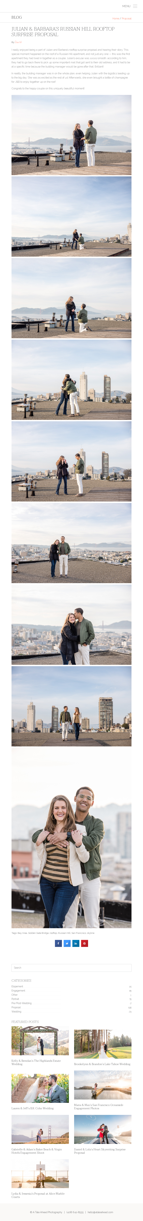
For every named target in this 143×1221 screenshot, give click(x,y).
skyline (90, 933)
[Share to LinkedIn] (75, 946)
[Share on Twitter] (67, 946)
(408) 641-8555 (74, 1212)
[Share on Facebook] (58, 946)
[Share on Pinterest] (84, 946)
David (18, 42)
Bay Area (22, 933)
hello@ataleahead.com (100, 1212)
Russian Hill (64, 933)
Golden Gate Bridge (38, 933)
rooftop (53, 933)
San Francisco (79, 933)
